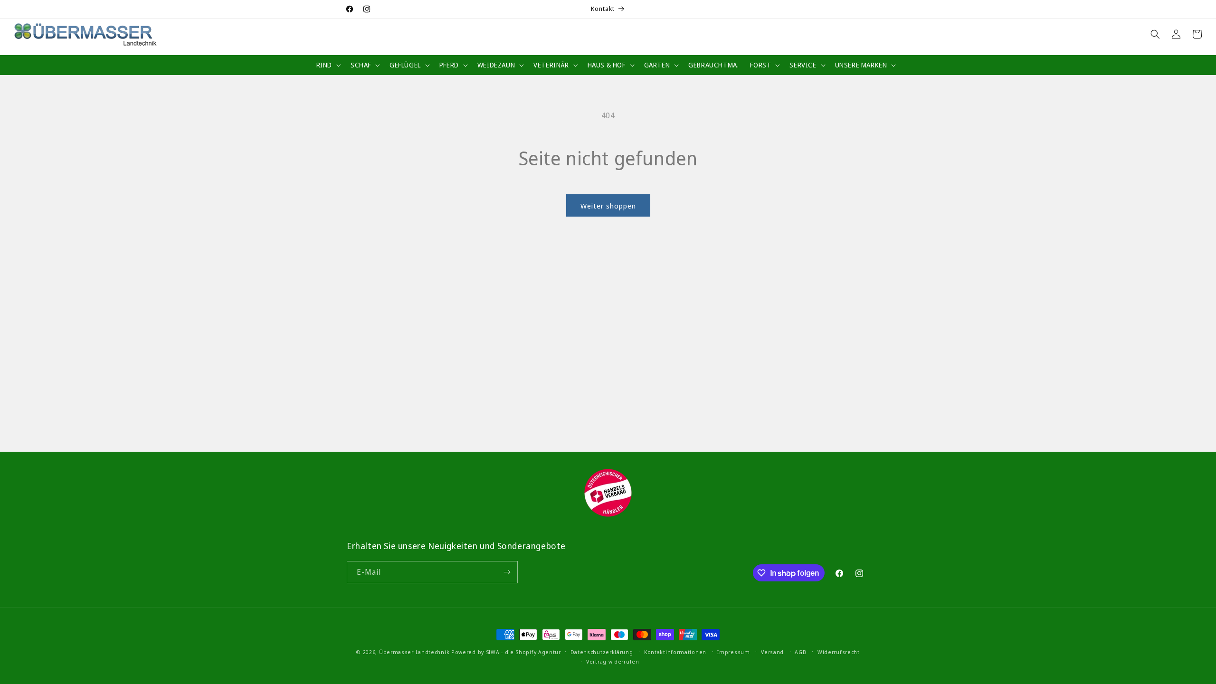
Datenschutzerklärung (601, 652)
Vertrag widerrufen (612, 661)
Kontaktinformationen (675, 652)
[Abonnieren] (506, 572)
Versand (772, 652)
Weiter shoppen (608, 205)
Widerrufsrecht (838, 652)
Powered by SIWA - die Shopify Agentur (506, 652)
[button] (328, 65)
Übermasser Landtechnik (414, 652)
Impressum (733, 652)
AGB (800, 652)
